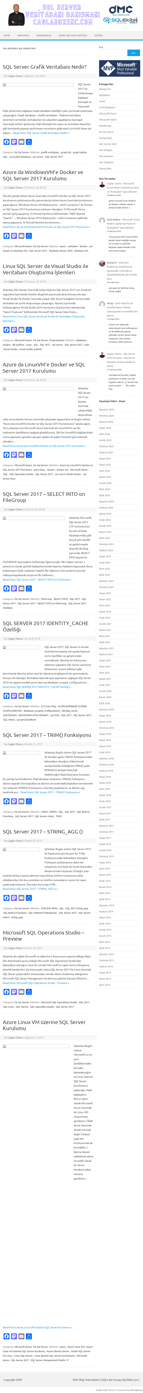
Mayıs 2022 (105, 593)
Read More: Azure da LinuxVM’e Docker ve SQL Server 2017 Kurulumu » (44, 445)
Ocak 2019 (104, 752)
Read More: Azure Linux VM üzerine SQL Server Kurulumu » (37, 1327)
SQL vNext (9, 719)
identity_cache (69, 710)
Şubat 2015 (105, 874)
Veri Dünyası (105, 150)
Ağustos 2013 (106, 954)
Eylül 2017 (104, 819)
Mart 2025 (104, 470)
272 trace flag (48, 706)
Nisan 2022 (105, 599)
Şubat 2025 (105, 476)
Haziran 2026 (106, 421)
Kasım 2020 (105, 697)
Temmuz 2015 (106, 856)
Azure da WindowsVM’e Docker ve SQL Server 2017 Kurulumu (43, 175)
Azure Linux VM (76, 1346)
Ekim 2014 (104, 893)
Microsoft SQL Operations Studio (59, 1002)
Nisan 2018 (105, 782)
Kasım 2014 (105, 886)
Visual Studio (10, 349)
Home (7, 35)
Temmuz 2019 (106, 727)
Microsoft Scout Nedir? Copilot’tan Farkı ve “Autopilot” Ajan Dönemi (123, 187)
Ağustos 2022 (106, 580)
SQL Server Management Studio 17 (50, 1360)
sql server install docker (68, 474)
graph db (66, 152)
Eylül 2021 (104, 642)
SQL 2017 (45, 344)
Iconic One (101, 1390)
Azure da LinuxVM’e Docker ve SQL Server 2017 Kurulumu (44, 367)
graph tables (80, 152)
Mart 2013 (104, 984)
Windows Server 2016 (60, 250)
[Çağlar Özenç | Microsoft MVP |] (71, 24)
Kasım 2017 (105, 813)
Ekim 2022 (104, 568)
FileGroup (46, 598)
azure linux (39, 469)
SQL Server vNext (44, 816)
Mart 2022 (104, 605)
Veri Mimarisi (106, 156)
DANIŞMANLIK (43, 35)
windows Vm (81, 250)
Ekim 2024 (104, 489)
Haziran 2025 (106, 452)
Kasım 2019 (105, 721)
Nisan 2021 (105, 666)
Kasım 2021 (105, 629)
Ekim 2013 (104, 941)
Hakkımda (23, 35)
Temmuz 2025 (106, 446)
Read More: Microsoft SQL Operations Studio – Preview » (36, 982)
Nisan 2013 (105, 978)
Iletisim (98, 35)
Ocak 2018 (104, 801)
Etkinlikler (104, 95)
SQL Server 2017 (54, 156)
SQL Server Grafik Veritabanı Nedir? (44, 67)
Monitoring (105, 125)
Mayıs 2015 (105, 862)
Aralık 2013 (105, 929)
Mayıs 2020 (105, 715)
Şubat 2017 (105, 844)
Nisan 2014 (105, 917)
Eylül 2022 (104, 574)
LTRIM (44, 811)
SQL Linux (8, 1006)
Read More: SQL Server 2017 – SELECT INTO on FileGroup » (37, 579)
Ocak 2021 (104, 684)
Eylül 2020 (104, 703)
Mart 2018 (104, 788)
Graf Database (107, 107)
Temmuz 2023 (106, 544)
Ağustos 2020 (106, 709)
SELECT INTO (61, 598)
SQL (5, 156)
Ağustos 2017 (106, 825)
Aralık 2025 (105, 440)
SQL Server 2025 (108, 143)
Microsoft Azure (23, 246)
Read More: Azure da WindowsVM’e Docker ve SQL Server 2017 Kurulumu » (46, 226)
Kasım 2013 (105, 935)
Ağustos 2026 (106, 409)
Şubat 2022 (105, 611)
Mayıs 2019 (105, 733)
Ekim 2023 (104, 537)
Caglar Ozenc (15, 75)
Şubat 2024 (105, 513)
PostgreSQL (105, 137)
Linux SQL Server (23, 1355)
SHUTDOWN (10, 715)
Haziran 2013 (106, 966)
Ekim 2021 (104, 636)
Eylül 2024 (104, 495)
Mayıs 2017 (105, 837)
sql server (38, 156)
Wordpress (137, 1390)
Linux (29, 344)
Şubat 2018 (105, 795)
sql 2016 (54, 715)
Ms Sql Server (21, 152)
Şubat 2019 (105, 746)
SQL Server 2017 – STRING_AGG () (43, 831)
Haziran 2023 (106, 550)
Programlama (56, 340)
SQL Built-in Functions (15, 912)
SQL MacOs (22, 1006)
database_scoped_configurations (42, 710)
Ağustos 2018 (106, 758)
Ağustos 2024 (106, 501)
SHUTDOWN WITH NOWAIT (33, 715)
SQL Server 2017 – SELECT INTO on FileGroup (42, 603)
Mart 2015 (104, 868)
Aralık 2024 (105, 483)
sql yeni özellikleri (26, 719)
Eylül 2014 (104, 899)
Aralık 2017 (105, 807)
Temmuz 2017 (106, 831)
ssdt (86, 344)
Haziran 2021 (106, 654)
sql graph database (20, 156)
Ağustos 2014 (106, 905)
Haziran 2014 (106, 911)
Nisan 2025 (105, 464)
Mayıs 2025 (105, 458)
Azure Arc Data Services (73, 35)
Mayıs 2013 (105, 972)
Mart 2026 (104, 433)
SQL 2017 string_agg (77, 908)
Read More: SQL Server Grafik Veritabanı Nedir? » (41, 132)
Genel (102, 101)
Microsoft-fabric (108, 119)
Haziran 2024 (106, 507)
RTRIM (53, 811)
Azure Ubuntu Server (58, 1351)
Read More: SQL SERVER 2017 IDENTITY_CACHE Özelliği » (37, 686)
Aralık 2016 (105, 850)
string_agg (17, 917)
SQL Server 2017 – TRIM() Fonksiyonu (47, 735)
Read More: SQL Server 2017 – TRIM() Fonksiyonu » (50, 792)
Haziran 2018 (106, 770)
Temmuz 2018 (106, 764)
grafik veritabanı (50, 152)
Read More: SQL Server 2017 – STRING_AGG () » (30, 888)
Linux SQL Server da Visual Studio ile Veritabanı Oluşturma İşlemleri (45, 269)
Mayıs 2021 (105, 660)
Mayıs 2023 (105, 556)
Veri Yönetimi (106, 162)
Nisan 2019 (105, 740)
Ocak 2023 (104, 562)
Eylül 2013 (104, 948)
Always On (105, 88)
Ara (101, 47)
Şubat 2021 (105, 678)
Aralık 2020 (105, 691)
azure (63, 246)
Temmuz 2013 (106, 960)
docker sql (62, 469)
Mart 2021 (104, 672)
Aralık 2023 (105, 525)
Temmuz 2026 (106, 415)
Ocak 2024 (104, 519)
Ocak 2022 (104, 617)
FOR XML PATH (49, 908)
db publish (18, 344)
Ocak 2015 (104, 880)
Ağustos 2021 (106, 648)
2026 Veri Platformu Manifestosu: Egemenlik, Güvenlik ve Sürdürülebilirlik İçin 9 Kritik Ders (122, 270)
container (73, 246)
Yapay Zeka (105, 168)
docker (83, 246)
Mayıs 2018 (105, 776)
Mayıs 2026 (105, 427)
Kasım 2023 (105, 531)
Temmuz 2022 (106, 587)
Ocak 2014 (104, 923)
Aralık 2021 (105, 623)
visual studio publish (30, 349)
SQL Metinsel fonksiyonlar (42, 912)
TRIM (58, 816)
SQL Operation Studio (21, 474)
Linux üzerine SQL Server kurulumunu (54, 1355)
